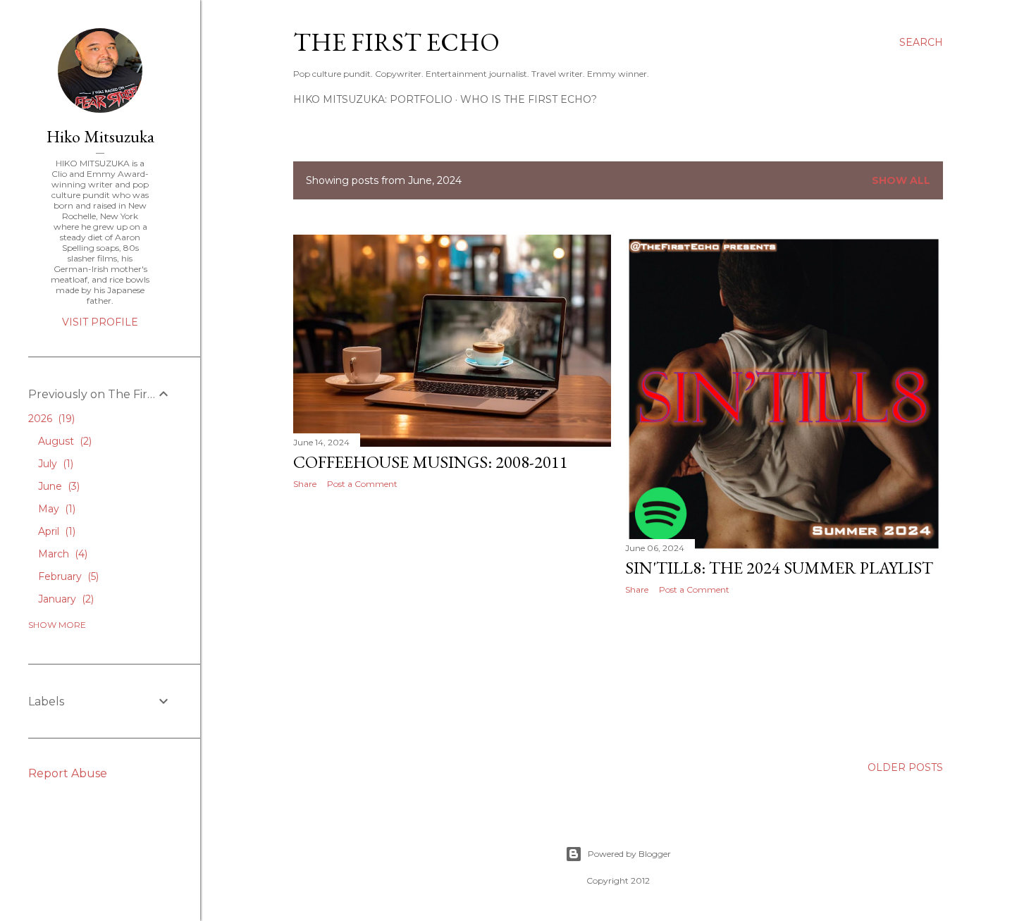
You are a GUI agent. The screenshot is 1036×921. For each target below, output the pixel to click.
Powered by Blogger (629, 853)
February (67, 576)
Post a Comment (362, 483)
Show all (901, 180)
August (63, 441)
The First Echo (396, 41)
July (54, 463)
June (57, 486)
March (61, 554)
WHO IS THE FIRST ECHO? (528, 99)
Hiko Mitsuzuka (100, 136)
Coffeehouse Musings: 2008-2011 (430, 462)
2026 (50, 418)
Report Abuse (67, 773)
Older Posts (905, 767)
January (64, 599)
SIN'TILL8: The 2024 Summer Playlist (779, 568)
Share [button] (304, 483)
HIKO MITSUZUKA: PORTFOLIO (372, 99)
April (55, 531)
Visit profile (100, 322)
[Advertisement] (452, 623)
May (55, 508)
